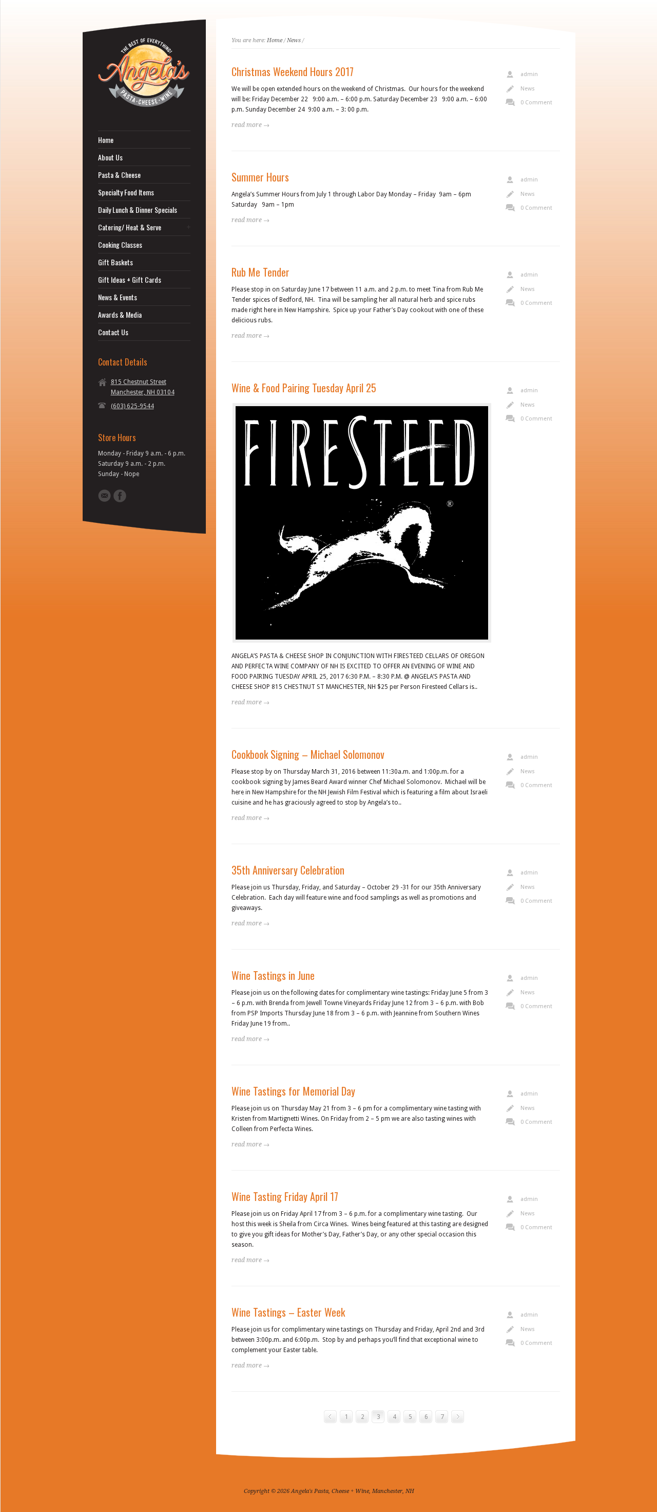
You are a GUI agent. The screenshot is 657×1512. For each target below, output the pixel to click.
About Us (110, 157)
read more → (250, 125)
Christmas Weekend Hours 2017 (292, 71)
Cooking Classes (120, 244)
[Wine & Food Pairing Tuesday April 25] (362, 523)
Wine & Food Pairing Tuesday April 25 (303, 387)
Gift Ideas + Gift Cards (129, 279)
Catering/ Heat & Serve (129, 227)
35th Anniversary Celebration (287, 870)
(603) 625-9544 (132, 406)
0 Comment (536, 102)
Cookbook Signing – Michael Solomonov (307, 754)
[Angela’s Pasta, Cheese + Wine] (144, 104)
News (294, 40)
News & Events (117, 297)
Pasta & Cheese (119, 174)
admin (529, 74)
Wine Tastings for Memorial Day (293, 1091)
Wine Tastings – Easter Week (288, 1312)
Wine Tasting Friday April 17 (284, 1196)
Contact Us (113, 332)
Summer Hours (260, 177)
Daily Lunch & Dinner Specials (137, 209)
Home (105, 139)
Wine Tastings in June (273, 975)
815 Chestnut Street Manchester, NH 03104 (143, 387)
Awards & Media (120, 314)
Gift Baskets (115, 262)
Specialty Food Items (126, 192)
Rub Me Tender (260, 272)
